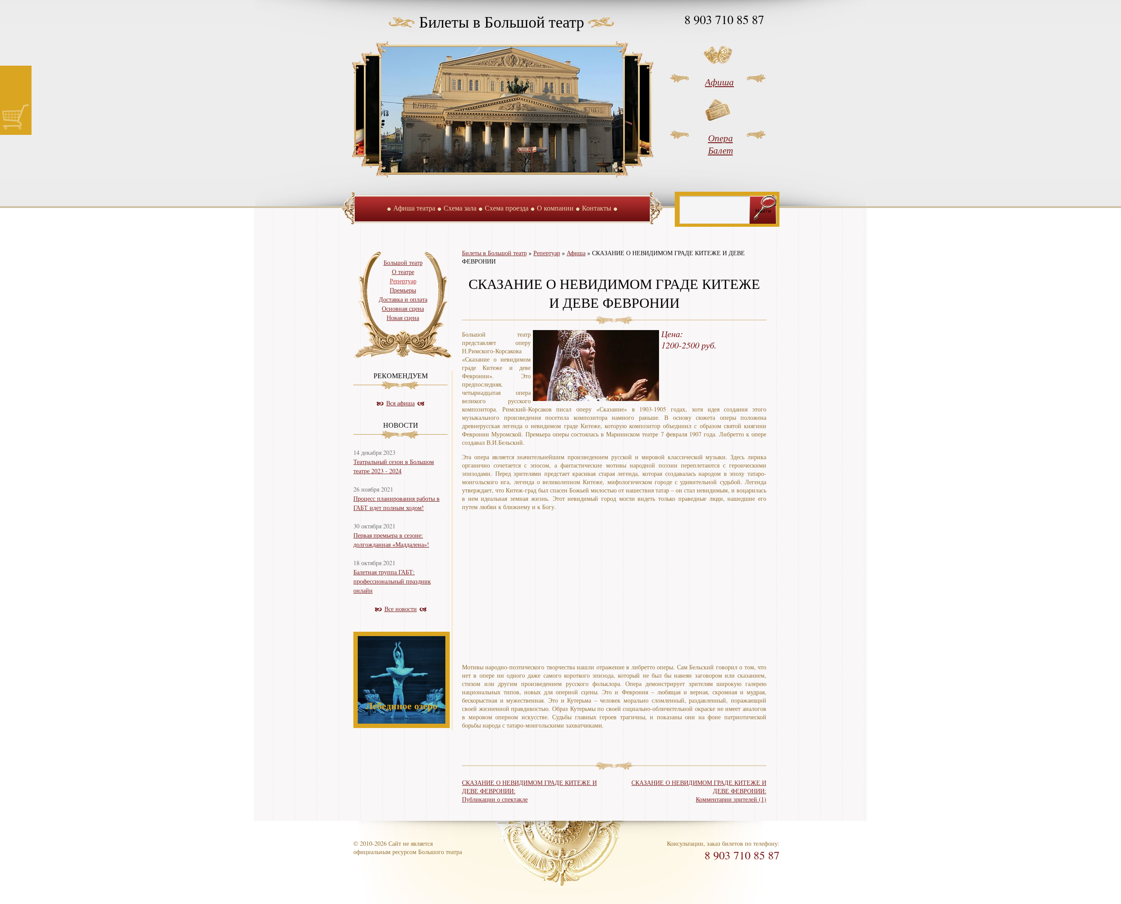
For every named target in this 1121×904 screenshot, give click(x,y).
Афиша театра (414, 207)
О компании (555, 207)
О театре (403, 271)
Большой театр (403, 262)
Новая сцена (403, 317)
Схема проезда (507, 207)
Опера (720, 138)
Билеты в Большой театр (501, 21)
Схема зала (460, 207)
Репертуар (546, 253)
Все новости (400, 609)
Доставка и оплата (403, 299)
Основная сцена (403, 308)
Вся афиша (400, 403)
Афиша (719, 82)
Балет (720, 150)
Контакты (596, 207)
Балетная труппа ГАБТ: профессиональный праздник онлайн (392, 581)
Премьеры (403, 290)
